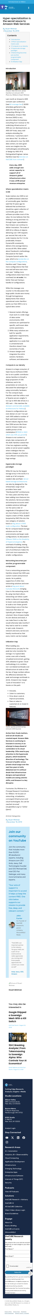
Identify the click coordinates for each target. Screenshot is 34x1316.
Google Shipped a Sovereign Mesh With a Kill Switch (17, 1017)
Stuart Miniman (11, 29)
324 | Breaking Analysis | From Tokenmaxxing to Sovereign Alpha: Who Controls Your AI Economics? (18, 1054)
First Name (9, 1249)
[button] (2, 7)
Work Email (9, 1256)
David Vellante (13, 1067)
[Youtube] (7, 1137)
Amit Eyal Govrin (13, 1025)
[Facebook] (23, 1137)
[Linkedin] (18, 1137)
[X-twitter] (12, 1137)
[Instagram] (7, 1142)
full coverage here (15, 104)
